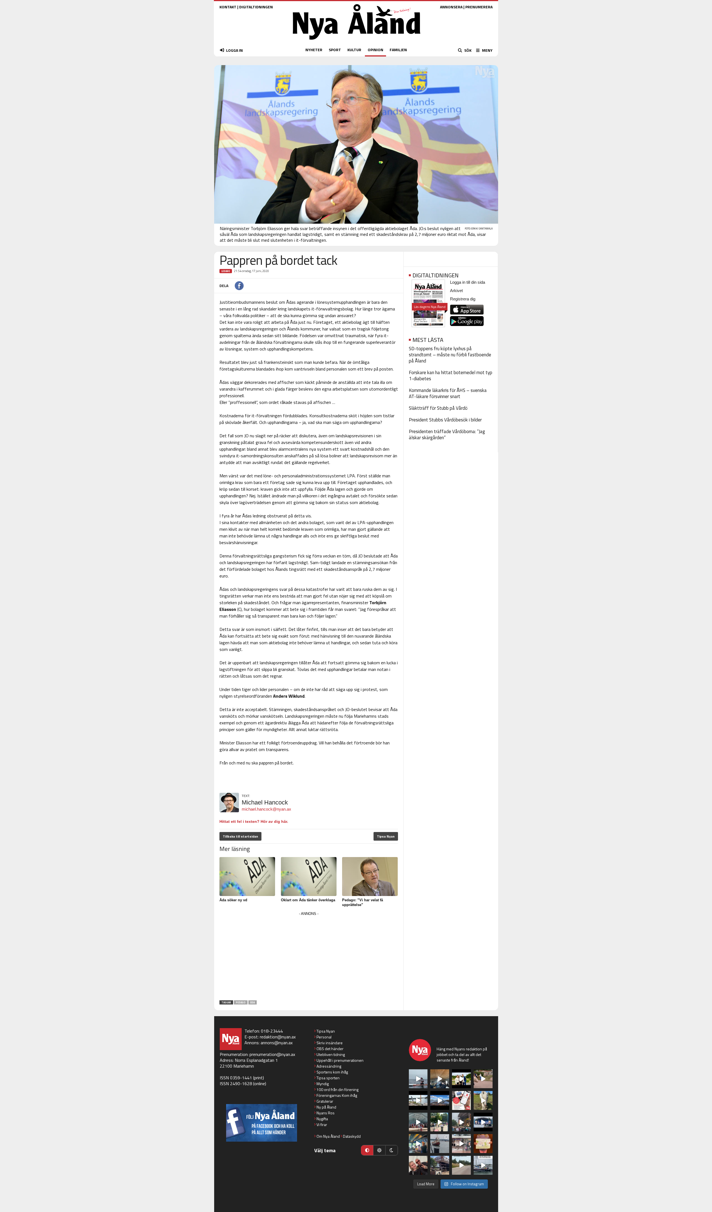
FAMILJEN (398, 50)
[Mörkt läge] (391, 1150)
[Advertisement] (308, 956)
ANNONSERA (451, 7)
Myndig (323, 1084)
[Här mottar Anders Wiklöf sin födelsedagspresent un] (418, 1143)
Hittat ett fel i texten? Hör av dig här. (253, 821)
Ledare (225, 271)
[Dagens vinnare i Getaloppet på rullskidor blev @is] (461, 1165)
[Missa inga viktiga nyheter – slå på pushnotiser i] (461, 1100)
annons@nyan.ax (277, 1042)
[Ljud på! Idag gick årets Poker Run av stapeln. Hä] (483, 1165)
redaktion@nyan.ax (278, 1036)
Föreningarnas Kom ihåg (337, 1095)
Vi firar (322, 1124)
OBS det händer (330, 1048)
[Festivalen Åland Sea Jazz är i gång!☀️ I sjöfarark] (439, 1078)
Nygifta (322, 1119)
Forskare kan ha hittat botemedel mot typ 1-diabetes (450, 375)
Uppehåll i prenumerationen (340, 1060)
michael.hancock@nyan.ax (266, 809)
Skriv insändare (330, 1043)
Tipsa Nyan (386, 836)
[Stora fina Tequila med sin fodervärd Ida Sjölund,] (483, 1100)
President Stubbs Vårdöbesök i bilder (445, 419)
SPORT (335, 50)
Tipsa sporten (328, 1078)
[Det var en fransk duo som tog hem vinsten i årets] (418, 1100)
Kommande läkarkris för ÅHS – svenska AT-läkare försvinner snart (448, 393)
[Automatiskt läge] (367, 1150)
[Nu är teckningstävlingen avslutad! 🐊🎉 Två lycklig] (483, 1143)
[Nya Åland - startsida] (357, 41)
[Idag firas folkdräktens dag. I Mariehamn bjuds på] (418, 1122)
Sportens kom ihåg (332, 1072)
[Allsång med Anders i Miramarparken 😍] (483, 1122)
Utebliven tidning (331, 1054)
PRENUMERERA (479, 7)
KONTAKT (227, 7)
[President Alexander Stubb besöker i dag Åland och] (483, 1078)
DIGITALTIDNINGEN (256, 7)
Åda (252, 1002)
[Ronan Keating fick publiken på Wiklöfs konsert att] (461, 1122)
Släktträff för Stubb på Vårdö (438, 408)
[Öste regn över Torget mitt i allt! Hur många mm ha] (461, 1143)
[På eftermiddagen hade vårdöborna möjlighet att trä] (461, 1078)
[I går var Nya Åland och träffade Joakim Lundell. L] (418, 1165)
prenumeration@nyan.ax (272, 1054)
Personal (324, 1037)
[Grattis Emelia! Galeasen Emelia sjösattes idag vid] (439, 1143)
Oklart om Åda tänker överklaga (308, 900)
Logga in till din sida (467, 282)
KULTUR (354, 50)
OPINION (375, 50)
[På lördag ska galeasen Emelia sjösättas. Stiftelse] (439, 1165)
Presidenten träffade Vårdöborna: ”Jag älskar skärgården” (447, 434)
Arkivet (456, 290)
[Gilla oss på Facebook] (261, 1123)
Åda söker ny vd (233, 900)
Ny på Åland (326, 1107)
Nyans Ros (326, 1113)
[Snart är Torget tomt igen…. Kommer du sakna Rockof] (439, 1122)
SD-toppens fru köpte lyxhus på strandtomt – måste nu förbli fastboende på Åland (450, 354)
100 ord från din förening (338, 1089)
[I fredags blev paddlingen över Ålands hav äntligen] (418, 1078)
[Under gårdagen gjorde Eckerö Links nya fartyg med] (439, 1100)
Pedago (241, 1002)
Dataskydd (352, 1136)
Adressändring (329, 1066)
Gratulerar (325, 1101)
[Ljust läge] (379, 1150)
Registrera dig (462, 299)
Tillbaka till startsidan (240, 836)
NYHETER (313, 50)
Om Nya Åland (328, 1136)
